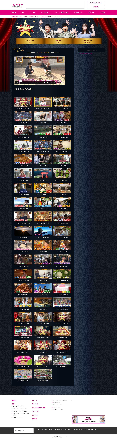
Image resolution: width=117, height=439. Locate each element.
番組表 (14, 12)
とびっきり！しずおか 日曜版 (20, 411)
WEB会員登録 (56, 402)
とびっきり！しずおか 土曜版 (20, 408)
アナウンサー (45, 12)
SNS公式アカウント (96, 3)
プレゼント (91, 12)
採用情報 (95, 7)
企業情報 (102, 12)
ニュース (32, 12)
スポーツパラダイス (18, 417)
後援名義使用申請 (57, 405)
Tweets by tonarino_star (85, 53)
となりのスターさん (34, 16)
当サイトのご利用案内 (90, 429)
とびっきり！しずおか (18, 406)
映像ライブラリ (57, 407)
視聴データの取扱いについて (65, 429)
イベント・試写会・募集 (61, 12)
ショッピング (78, 12)
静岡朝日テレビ (17, 5)
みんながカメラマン (58, 409)
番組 (23, 12)
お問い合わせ (78, 429)
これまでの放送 (45, 16)
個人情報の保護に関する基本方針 (47, 429)
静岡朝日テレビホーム (18, 16)
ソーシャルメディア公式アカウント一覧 (62, 400)
